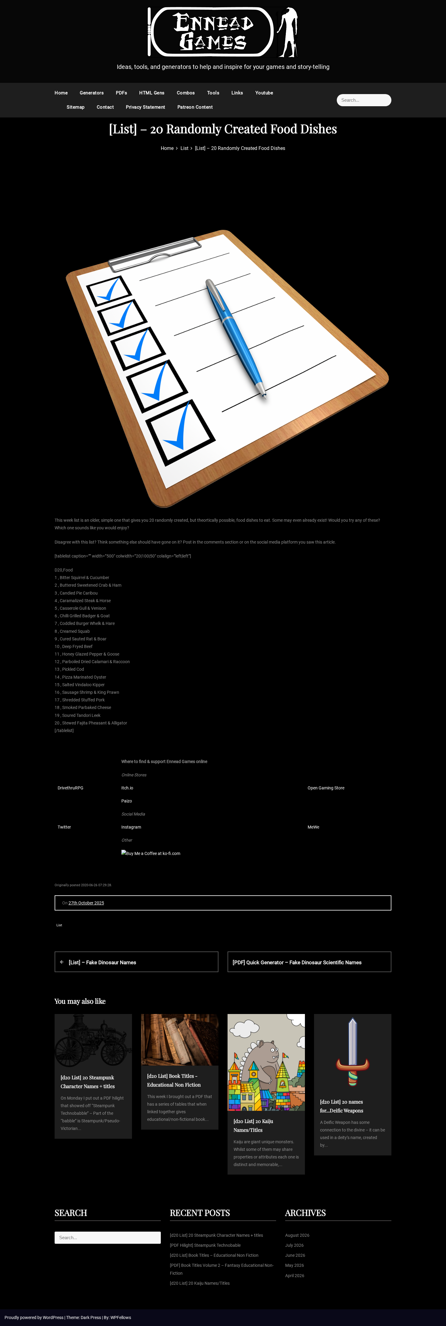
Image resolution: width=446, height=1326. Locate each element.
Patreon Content (195, 107)
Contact (105, 107)
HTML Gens (152, 93)
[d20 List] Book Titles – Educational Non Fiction (214, 1255)
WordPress (53, 1317)
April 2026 (294, 1275)
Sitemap (76, 107)
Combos (186, 93)
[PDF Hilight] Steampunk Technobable (205, 1245)
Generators (92, 93)
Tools (213, 93)
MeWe (313, 827)
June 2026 (295, 1255)
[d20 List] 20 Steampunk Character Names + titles (216, 1235)
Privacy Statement (145, 107)
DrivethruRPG (70, 787)
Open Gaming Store (326, 787)
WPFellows (120, 1317)
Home (61, 93)
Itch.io (127, 787)
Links (237, 93)
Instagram (131, 827)
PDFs (121, 93)
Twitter (64, 827)
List (59, 925)
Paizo (126, 801)
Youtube (264, 93)
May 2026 (294, 1265)
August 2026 (297, 1235)
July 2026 (294, 1245)
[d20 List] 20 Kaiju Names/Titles (200, 1283)
